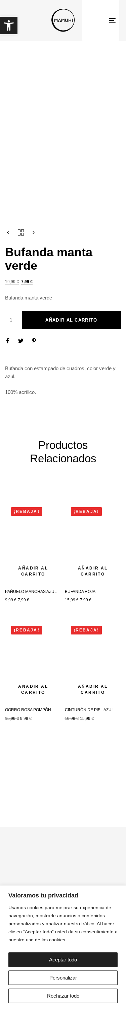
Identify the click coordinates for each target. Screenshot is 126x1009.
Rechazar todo (63, 996)
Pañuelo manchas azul (31, 591)
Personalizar (63, 978)
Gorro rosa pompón (28, 710)
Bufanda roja (80, 591)
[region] (63, 947)
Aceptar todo (63, 959)
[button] (8, 25)
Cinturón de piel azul (89, 710)
